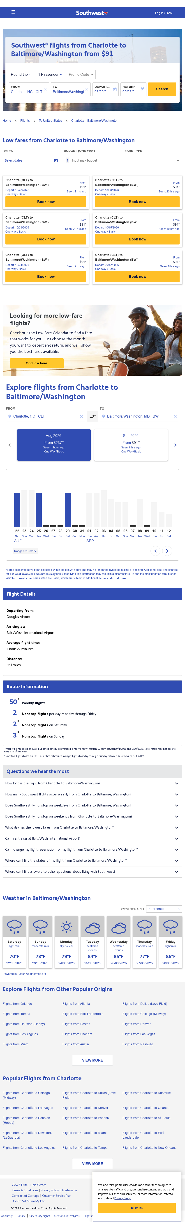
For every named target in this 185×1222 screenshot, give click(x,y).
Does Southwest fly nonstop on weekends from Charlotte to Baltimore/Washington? (68, 816)
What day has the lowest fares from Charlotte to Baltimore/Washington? (59, 827)
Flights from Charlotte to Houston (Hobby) (26, 1120)
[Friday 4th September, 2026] (111, 513)
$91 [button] (107, 54)
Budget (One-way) (79, 151)
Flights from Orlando (17, 1003)
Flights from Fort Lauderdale (82, 1014)
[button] (13, 11)
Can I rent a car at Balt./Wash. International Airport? (43, 838)
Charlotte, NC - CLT (26, 92)
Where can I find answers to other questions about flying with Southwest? (60, 872)
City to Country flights (66, 1216)
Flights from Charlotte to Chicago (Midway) (26, 1095)
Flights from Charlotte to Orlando (146, 1108)
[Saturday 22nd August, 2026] (17, 510)
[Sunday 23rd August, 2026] (24, 508)
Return (129, 87)
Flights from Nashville (138, 1044)
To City (21, 1216)
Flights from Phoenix (77, 1034)
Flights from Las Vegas (139, 1034)
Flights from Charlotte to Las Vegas (28, 1108)
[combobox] (46, 416)
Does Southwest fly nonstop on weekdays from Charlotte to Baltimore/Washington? (68, 805)
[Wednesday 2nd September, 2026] (96, 510)
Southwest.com (21, 578)
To (55, 87)
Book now (46, 202)
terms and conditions (112, 578)
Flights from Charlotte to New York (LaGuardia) (27, 1135)
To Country (6, 1216)
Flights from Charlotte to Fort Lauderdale (143, 1135)
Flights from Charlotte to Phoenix (85, 1118)
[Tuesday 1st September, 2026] (89, 510)
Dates (8, 151)
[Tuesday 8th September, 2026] (140, 513)
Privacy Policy (122, 1198)
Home (7, 120)
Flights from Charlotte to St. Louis (146, 1118)
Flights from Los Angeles (20, 1034)
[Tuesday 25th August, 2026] (39, 510)
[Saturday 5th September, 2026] (118, 514)
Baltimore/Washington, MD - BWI (68, 92)
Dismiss (137, 1208)
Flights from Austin (75, 1044)
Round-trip (19, 74)
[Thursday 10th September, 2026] (154, 514)
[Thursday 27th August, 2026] (53, 526)
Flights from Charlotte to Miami (84, 1133)
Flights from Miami (16, 1044)
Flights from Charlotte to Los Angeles (29, 1147)
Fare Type (133, 151)
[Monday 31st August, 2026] (82, 526)
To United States (50, 120)
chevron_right (175, 445)
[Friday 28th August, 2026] (60, 526)
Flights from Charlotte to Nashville (147, 1093)
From (15, 87)
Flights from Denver (137, 1024)
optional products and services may (33, 574)
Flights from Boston (76, 1024)
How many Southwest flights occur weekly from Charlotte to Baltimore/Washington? (68, 794)
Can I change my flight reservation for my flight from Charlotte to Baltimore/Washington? (71, 849)
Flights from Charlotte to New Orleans (149, 1147)
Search (162, 89)
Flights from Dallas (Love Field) (145, 1003)
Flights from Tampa (16, 1014)
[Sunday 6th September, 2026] (125, 514)
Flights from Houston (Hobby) (24, 1024)
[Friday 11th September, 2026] (161, 519)
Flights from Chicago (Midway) (144, 1014)
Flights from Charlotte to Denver (85, 1108)
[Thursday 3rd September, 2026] (104, 508)
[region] (136, 1197)
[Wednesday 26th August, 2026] (46, 526)
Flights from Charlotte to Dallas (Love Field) (89, 1095)
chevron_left (9, 445)
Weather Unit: (133, 909)
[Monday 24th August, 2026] (32, 508)
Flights (25, 120)
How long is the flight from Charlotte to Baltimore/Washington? (52, 783)
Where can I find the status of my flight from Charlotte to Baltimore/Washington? (66, 861)
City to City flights (40, 1216)
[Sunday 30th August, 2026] (75, 526)
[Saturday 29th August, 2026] (68, 510)
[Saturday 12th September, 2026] (169, 520)
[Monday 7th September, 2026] (133, 526)
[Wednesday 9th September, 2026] (147, 526)
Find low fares (37, 363)
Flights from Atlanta (76, 1003)
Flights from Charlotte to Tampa (85, 1147)
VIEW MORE (92, 1060)
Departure (103, 87)
